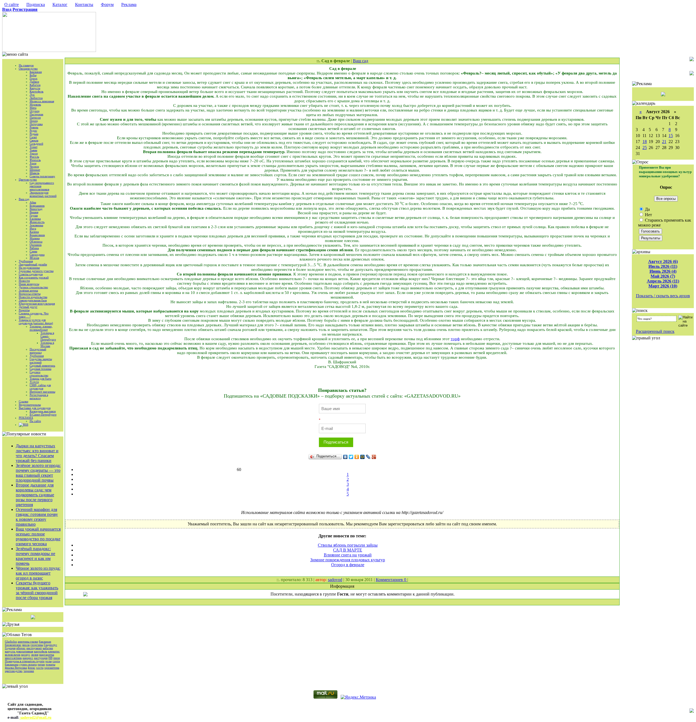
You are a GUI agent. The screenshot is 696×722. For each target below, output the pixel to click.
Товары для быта (40, 378)
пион (56, 657)
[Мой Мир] (362, 456)
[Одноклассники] (357, 456)
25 (644, 147)
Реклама (128, 4)
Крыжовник (37, 235)
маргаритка (46, 654)
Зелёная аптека (28, 290)
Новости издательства (33, 297)
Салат (33, 137)
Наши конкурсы (29, 284)
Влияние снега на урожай (348, 555)
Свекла (34, 140)
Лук (32, 94)
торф (455, 339)
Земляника (36, 225)
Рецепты (24, 310)
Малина (35, 238)
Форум (107, 4)
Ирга (33, 228)
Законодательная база (33, 300)
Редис (33, 130)
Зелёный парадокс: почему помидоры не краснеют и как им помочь (35, 556)
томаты (50, 664)
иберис (21, 648)
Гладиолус (50, 644)
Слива (33, 251)
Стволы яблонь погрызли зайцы (348, 545)
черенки (28, 671)
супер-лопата (28, 664)
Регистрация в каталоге (39, 396)
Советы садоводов (31, 274)
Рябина (34, 248)
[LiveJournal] (368, 456)
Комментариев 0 (391, 579)
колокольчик (12, 654)
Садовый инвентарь (42, 365)
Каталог (59, 4)
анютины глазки (28, 641)
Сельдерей (36, 143)
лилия (34, 654)
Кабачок (35, 84)
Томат (34, 146)
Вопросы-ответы (30, 293)
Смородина (37, 254)
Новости (24, 280)
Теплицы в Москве (47, 344)
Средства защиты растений (41, 360)
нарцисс (28, 657)
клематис (54, 651)
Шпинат (35, 169)
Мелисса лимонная (42, 101)
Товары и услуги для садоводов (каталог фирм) (36, 321)
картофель (40, 651)
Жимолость (37, 222)
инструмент (34, 648)
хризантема (51, 667)
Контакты (84, 4)
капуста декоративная (19, 651)
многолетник (13, 657)
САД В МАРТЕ (347, 550)
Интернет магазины (42, 391)
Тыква (33, 150)
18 (644, 141)
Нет (648, 214)
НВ (50, 657)
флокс (31, 667)
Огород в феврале (347, 564)
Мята (33, 107)
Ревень (34, 127)
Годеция (10, 648)
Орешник (36, 244)
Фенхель (35, 160)
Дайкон (34, 81)
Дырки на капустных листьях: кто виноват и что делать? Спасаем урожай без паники (37, 453)
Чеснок (34, 166)
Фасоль (34, 156)
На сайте (35, 421)
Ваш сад (24, 199)
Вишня (34, 212)
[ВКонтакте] (345, 456)
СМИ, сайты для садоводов (40, 386)
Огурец (34, 111)
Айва (33, 202)
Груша (34, 215)
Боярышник (37, 205)
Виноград (36, 208)
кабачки (48, 648)
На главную (26, 65)
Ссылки (23, 401)
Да (647, 209)
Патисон (35, 117)
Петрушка (36, 124)
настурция (41, 657)
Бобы (33, 75)
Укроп (34, 153)
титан (41, 664)
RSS (25, 424)
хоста (40, 667)
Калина (34, 231)
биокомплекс (13, 644)
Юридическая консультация (37, 303)
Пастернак (36, 114)
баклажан (45, 641)
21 (664, 141)
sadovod (335, 579)
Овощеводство (28, 68)
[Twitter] (351, 456)
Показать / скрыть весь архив (663, 295)
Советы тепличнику (42, 176)
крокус (25, 654)
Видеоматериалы (30, 404)
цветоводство (14, 671)
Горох (34, 78)
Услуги (34, 381)
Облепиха (36, 241)
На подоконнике (29, 267)
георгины (36, 644)
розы (48, 661)
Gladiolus (11, 641)
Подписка (35, 4)
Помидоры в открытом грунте (25, 661)
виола (26, 644)
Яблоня (34, 257)
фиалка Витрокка (16, 667)
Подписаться (336, 442)
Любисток (36, 98)
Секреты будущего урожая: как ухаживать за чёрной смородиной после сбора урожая (37, 590)
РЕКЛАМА (26, 417)
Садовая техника (40, 368)
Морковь (35, 104)
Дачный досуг (28, 306)
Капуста (35, 88)
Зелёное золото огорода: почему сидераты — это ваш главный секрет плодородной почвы (38, 472)
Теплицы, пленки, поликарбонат (41, 328)
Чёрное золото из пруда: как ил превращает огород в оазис (38, 573)
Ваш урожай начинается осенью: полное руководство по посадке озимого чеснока (38, 536)
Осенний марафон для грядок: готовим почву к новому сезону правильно (37, 516)
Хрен (33, 163)
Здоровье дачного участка (36, 270)
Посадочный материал (38, 351)
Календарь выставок (43, 411)
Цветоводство (28, 179)
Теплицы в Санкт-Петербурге (48, 336)
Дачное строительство (33, 287)
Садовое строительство (39, 373)
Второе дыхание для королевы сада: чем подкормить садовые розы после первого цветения (35, 495)
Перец (34, 120)
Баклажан (36, 71)
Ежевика (35, 218)
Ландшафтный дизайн (33, 264)
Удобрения (26, 261)
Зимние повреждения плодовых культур (347, 559)
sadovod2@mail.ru (35, 717)
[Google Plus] (374, 456)
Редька (34, 133)
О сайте (11, 4)
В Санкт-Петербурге (43, 414)
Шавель (34, 173)
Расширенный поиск (655, 331)
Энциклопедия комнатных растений (43, 194)
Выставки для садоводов (35, 408)
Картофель (37, 91)
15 (671, 135)
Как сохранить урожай (34, 277)
